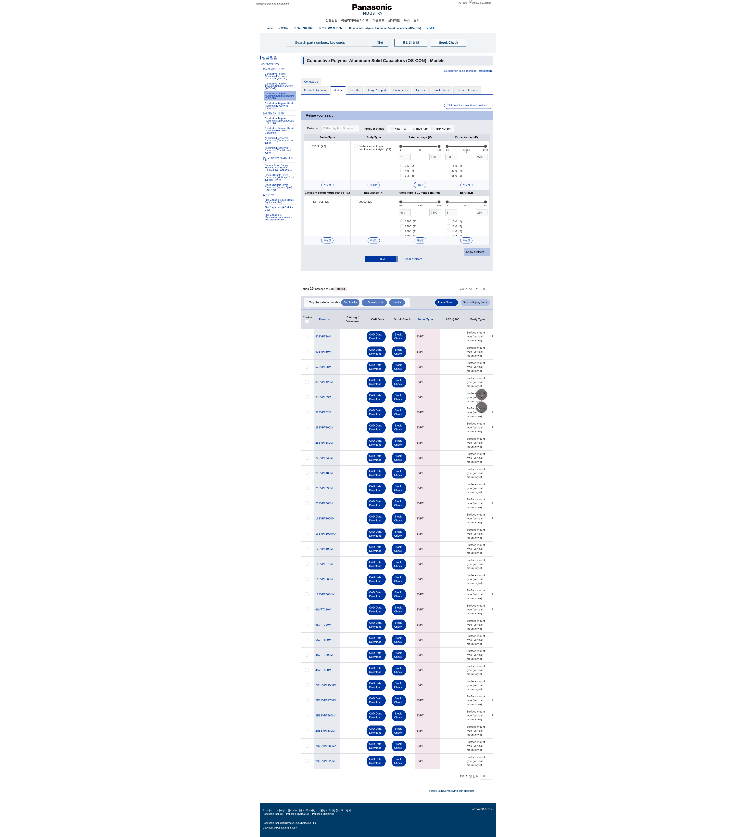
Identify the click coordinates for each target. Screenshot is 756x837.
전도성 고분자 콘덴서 (331, 28)
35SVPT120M (324, 382)
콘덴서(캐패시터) (303, 28)
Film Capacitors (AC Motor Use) (279, 208)
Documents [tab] (400, 90)
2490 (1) (410, 221)
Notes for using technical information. (469, 71)
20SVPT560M (324, 503)
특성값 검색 (410, 42)
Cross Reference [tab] (467, 90)
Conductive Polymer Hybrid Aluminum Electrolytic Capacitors (279, 106)
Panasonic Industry (273, 814)
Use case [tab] (420, 90)
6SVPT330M (323, 609)
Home (269, 28)
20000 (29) (366, 201)
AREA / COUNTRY (482, 809)
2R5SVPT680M (325, 730)
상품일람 (331, 20)
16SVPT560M (324, 579)
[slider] (401, 146)
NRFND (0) (443, 128)
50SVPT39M (323, 351)
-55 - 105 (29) (321, 201)
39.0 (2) (456, 170)
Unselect (397, 302)
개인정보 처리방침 (328, 810)
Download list (376, 302)
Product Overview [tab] (315, 90)
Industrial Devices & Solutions (273, 3)
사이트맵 (280, 810)
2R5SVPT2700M (325, 700)
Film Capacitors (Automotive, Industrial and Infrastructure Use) (279, 217)
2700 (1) (410, 226)
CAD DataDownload (375, 336)
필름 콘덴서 (269, 194)
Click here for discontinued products (467, 105)
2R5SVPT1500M (325, 685)
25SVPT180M (324, 442)
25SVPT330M (324, 457)
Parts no (312, 128)
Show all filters (475, 251)
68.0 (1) (456, 175)
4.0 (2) (409, 170)
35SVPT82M (323, 412)
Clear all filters (413, 258)
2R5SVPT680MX (325, 745)
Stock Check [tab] (441, 90)
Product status (374, 128)
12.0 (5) (456, 226)
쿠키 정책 (463, 3)
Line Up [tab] (354, 90)
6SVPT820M (323, 639)
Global (487, 3)
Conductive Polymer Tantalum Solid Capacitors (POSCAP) (279, 86)
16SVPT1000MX (325, 533)
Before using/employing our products (451, 790)
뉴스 (407, 20)
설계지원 (394, 20)
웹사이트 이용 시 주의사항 (301, 810)
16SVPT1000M (324, 518)
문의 (416, 20)
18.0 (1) (456, 165)
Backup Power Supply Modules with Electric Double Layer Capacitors (278, 167)
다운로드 (378, 20)
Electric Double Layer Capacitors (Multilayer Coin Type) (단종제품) (279, 177)
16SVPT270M (324, 564)
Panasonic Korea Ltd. (297, 814)
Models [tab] (338, 90)
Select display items (475, 302)
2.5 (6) (409, 165)
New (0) (400, 128)
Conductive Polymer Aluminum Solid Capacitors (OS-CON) (385, 28)
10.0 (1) (456, 221)
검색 (382, 258)
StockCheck (398, 336)
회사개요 (267, 810)
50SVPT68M (323, 366)
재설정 (327, 184)
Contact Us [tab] (311, 81)
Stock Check (448, 42)
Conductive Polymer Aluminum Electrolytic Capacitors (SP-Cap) (276, 76)
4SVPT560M (323, 670)
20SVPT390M (324, 488)
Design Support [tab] (376, 90)
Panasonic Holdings (323, 814)
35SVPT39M (323, 397)
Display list (350, 302)
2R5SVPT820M (325, 761)
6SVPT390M (323, 624)
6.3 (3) (409, 175)
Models (430, 28)
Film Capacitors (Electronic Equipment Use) (279, 201)
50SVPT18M (323, 336)
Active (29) (421, 128)
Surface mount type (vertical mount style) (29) (375, 148)
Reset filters (445, 302)
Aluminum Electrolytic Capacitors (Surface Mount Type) (279, 140)
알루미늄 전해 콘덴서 (274, 113)
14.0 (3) (456, 231)
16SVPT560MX (324, 594)
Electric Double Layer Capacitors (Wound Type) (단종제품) (278, 187)
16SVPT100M (324, 548)
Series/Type (425, 319)
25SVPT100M (324, 427)
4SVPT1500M (324, 654)
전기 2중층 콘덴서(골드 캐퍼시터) (278, 159)
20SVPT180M (324, 473)
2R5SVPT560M (325, 715)
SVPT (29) (319, 146)
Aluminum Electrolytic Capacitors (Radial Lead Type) (278, 150)
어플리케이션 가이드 (355, 20)
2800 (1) (410, 231)
